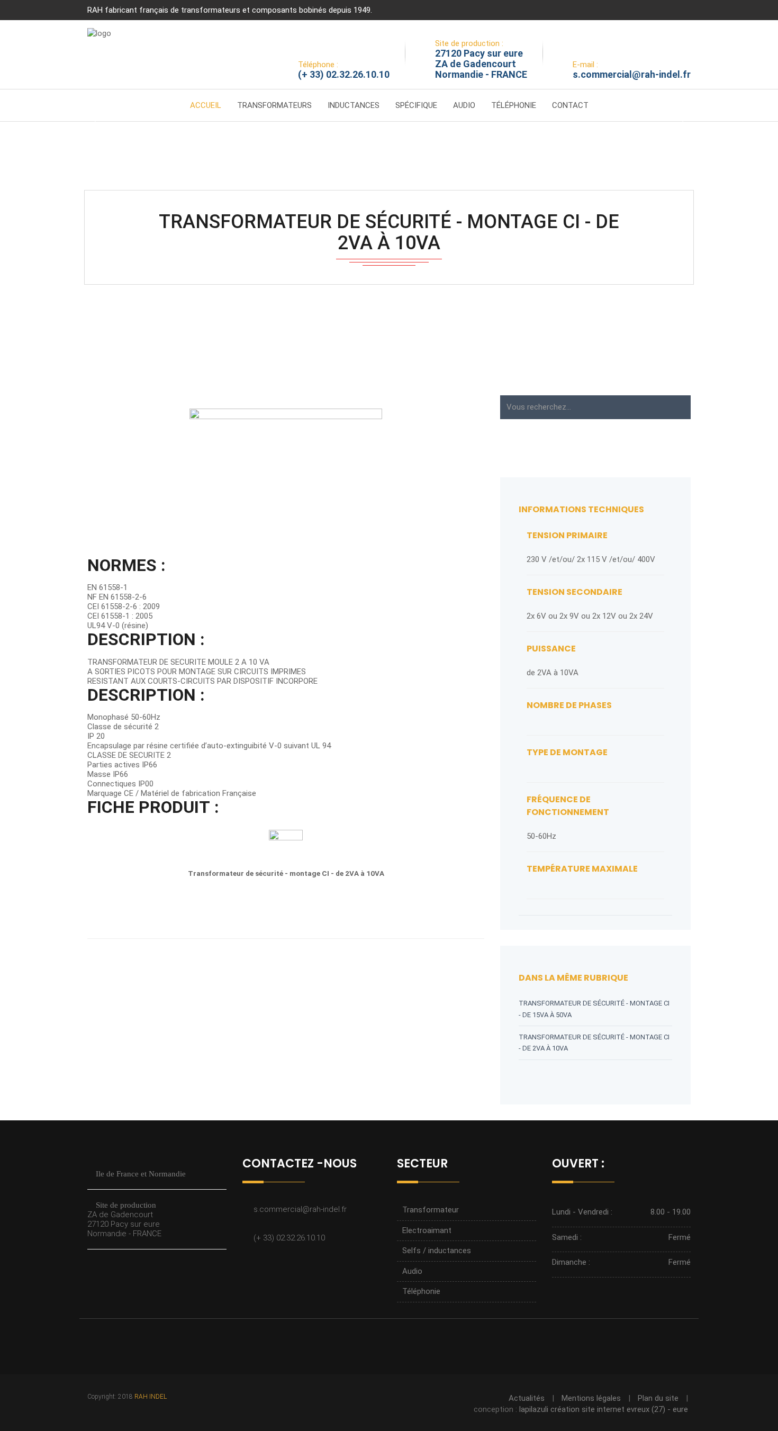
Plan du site (658, 1398)
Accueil (205, 105)
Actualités (527, 1398)
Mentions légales (591, 1398)
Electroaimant (426, 1230)
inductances (353, 105)
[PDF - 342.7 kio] (286, 846)
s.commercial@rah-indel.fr (632, 74)
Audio (464, 105)
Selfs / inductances (436, 1250)
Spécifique (416, 105)
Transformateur (430, 1210)
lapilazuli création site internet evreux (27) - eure (603, 1409)
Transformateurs (274, 105)
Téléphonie (513, 105)
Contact (570, 105)
